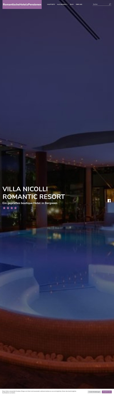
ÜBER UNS (79, 4)
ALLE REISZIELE (62, 4)
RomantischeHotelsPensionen (22, 4)
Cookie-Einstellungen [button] (94, 392)
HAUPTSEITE (51, 4)
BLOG (72, 4)
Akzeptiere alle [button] (107, 392)
